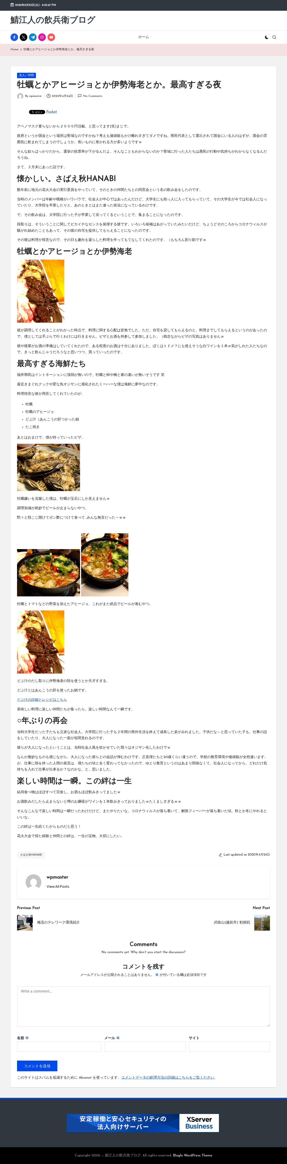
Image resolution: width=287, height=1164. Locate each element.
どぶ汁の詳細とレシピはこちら (42, 700)
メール (112, 1038)
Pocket (51, 112)
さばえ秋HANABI (31, 855)
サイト (194, 1038)
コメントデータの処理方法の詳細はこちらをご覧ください (167, 1077)
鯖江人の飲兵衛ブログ (53, 20)
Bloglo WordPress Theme (192, 1155)
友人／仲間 (26, 75)
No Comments (92, 96)
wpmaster (57, 877)
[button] (58, 886)
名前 (23, 1038)
